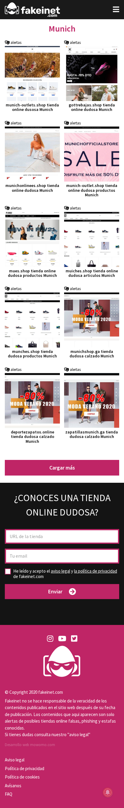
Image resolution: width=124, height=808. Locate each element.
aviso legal (60, 571)
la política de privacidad (95, 571)
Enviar (55, 591)
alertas (15, 43)
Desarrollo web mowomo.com (30, 744)
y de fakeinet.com (65, 573)
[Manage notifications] (108, 792)
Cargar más (62, 467)
